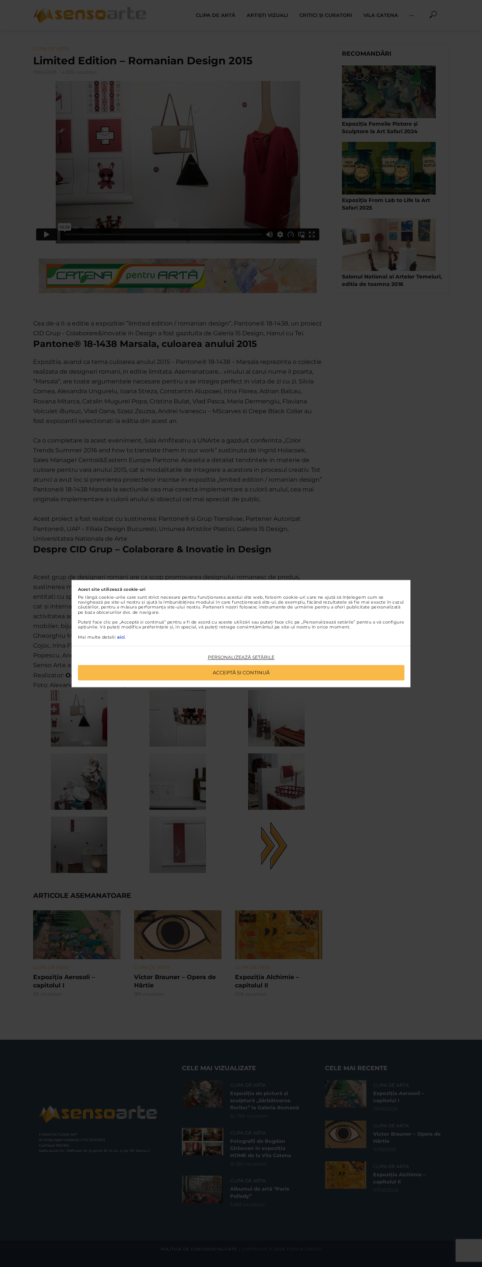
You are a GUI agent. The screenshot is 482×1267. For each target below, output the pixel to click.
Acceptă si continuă (241, 672)
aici (121, 637)
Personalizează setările (241, 657)
